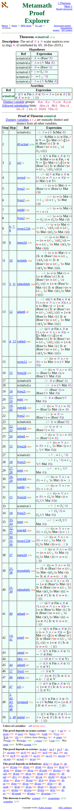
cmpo (59, 737)
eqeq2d (22, 242)
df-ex (50, 767)
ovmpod (22, 702)
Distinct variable (13, 102)
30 (11, 537)
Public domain (45, 807)
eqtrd (20, 637)
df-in (6, 780)
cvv (57, 733)
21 (11, 588)
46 (11, 677)
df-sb (6, 770)
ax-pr (33, 759)
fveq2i (21, 391)
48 (11, 709)
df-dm (15, 790)
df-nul (29, 780)
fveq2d (21, 373)
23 (11, 430)
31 (11, 541)
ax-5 (34, 752)
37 (11, 555)
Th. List (38, 25)
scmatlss (8, 801)
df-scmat (22, 144)
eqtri (20, 399)
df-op (26, 783)
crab (45, 733)
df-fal (38, 767)
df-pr (14, 783)
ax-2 (59, 749)
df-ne (28, 773)
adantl (21, 311)
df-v (14, 776)
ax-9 (12, 755)
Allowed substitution (15, 105)
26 (11, 477)
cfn (9, 740)
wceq (6, 733)
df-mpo (31, 793)
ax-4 (23, 752)
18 (11, 391)
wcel (20, 733)
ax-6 (45, 752)
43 (11, 702)
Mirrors (5, 25)
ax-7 (55, 752)
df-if (41, 780)
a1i (19, 162)
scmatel (36, 798)
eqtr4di (21, 407)
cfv (17, 737)
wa (61, 730)
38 (11, 572)
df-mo (18, 770)
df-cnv (53, 786)
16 (11, 406)
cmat (5, 744)
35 (11, 532)
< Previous (64, 3)
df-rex (52, 773)
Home (14, 25)
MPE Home (26, 25)
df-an (56, 763)
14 (11, 635)
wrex (33, 733)
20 (11, 409)
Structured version (62, 25)
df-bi (46, 763)
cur (52, 740)
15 (11, 373)
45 (11, 705)
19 (11, 401)
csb (6, 737)
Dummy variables (17, 119)
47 (11, 687)
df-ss (17, 780)
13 (14, 341)
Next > (68, 6)
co (45, 737)
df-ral (40, 773)
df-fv (53, 790)
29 (11, 480)
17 (11, 397)
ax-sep (7, 759)
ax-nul (20, 759)
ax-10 (24, 755)
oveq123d (23, 228)
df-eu (30, 770)
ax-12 (49, 755)
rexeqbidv (23, 570)
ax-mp (42, 749)
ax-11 (37, 755)
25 (11, 569)
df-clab (43, 770)
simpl (20, 652)
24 (11, 436)
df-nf (61, 767)
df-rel (41, 786)
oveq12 (22, 362)
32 (11, 528)
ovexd (21, 177)
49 (14, 717)
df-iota (27, 790)
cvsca (39, 740)
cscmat (27, 744)
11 (14, 284)
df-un (63, 776)
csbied (21, 341)
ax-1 (51, 749)
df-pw (52, 780)
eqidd (20, 210)
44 (11, 665)
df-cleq (57, 770)
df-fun (40, 790)
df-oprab (16, 793)
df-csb (39, 776)
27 (11, 468)
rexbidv (22, 260)
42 (11, 698)
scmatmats (54, 798)
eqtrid (21, 717)
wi (52, 730)
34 (11, 524)
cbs (24, 740)
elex (20, 659)
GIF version (66, 30)
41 (11, 639)
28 (11, 472)
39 (11, 591)
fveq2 (21, 188)
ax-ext (61, 755)
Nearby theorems (64, 9)
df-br (50, 783)
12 (11, 311)
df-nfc (16, 773)
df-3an (13, 767)
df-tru (26, 767)
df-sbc (26, 776)
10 (11, 260)
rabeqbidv (23, 284)
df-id (17, 786)
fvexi (20, 671)
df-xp (29, 786)
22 (11, 426)
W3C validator (65, 807)
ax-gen (11, 752)
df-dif (51, 776)
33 (11, 520)
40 (11, 613)
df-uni (38, 783)
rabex (20, 677)
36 (11, 544)
